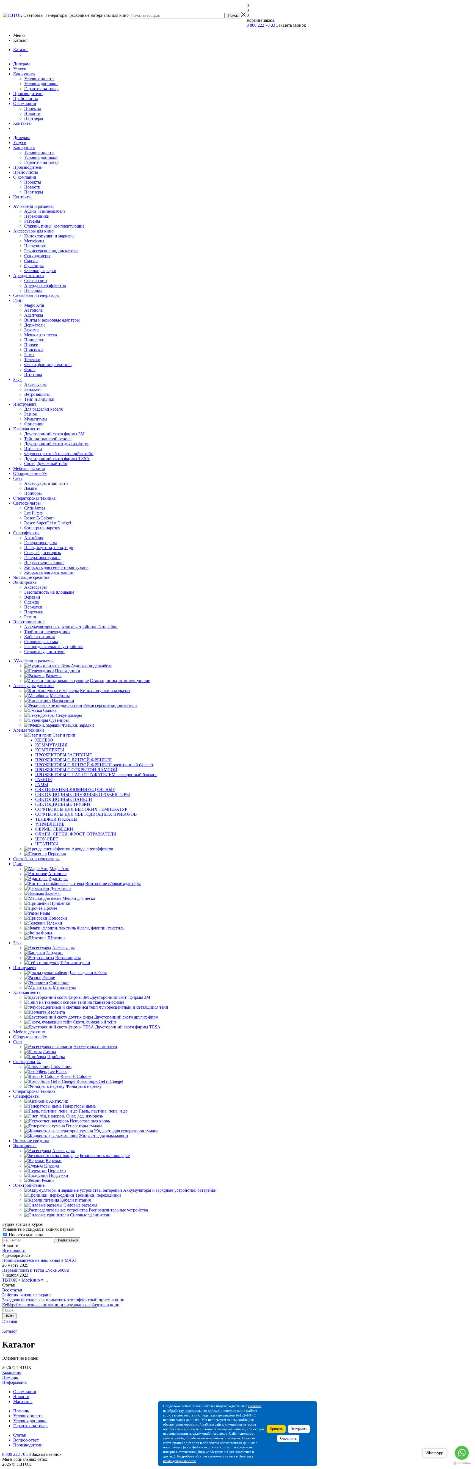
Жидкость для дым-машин (48, 572)
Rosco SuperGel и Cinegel (47, 523)
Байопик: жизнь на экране (26, 1295)
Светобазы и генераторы (36, 295)
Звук (17, 379)
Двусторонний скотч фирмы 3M (54, 433)
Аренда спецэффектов (45, 285)
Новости (32, 113)
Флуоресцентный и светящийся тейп (58, 453)
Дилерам (21, 64)
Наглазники (35, 246)
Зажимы (32, 330)
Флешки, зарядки (40, 270)
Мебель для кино (29, 468)
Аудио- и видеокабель (44, 211)
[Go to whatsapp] (462, 1453)
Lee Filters (33, 513)
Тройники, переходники (47, 631)
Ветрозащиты (37, 394)
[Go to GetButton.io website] (462, 1463)
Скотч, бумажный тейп (45, 463)
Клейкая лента (26, 429)
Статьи (19, 1435)
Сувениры (34, 265)
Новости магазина (25, 1234)
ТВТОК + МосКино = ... (25, 1280)
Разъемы (32, 221)
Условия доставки (41, 83)
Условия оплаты (39, 78)
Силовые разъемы (41, 641)
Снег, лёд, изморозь (42, 552)
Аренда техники (28, 275)
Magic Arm (34, 305)
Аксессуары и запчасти (46, 483)
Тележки (32, 359)
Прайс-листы (25, 98)
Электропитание (29, 621)
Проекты (32, 108)
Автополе (33, 310)
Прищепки (34, 339)
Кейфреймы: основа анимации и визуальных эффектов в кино (60, 1304)
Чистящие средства (31, 577)
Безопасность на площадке (49, 592)
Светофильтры (27, 503)
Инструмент (24, 404)
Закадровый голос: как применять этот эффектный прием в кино (63, 1300)
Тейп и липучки (39, 399)
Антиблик (33, 537)
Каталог (20, 49)
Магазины (22, 1401)
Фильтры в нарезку (42, 527)
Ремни (30, 617)
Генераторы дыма (40, 542)
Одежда (31, 602)
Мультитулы (35, 419)
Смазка (31, 260)
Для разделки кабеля (43, 409)
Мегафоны (34, 241)
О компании (24, 103)
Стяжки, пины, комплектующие (54, 226)
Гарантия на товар (41, 88)
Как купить (24, 73)
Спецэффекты (26, 532)
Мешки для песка (40, 335)
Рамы (29, 354)
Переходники (36, 216)
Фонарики (34, 424)
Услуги (19, 69)
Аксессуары (35, 384)
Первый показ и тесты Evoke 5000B (36, 1270)
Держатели (34, 325)
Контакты (22, 123)
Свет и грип (35, 280)
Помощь (10, 1377)
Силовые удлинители (44, 651)
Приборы (33, 493)
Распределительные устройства (53, 646)
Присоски (33, 349)
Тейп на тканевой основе (47, 438)
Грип (18, 300)
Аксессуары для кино (33, 231)
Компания (11, 1372)
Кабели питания (39, 636)
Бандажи (32, 389)
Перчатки (33, 607)
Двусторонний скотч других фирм (56, 443)
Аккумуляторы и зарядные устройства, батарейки (71, 626)
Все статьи (12, 1290)
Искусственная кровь (44, 562)
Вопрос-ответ (26, 1440)
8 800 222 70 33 (261, 25)
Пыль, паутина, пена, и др (48, 547)
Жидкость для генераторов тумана (56, 567)
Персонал (33, 290)
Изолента (33, 448)
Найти (9, 1316)
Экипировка (25, 582)
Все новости (14, 1250)
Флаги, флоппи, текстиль (47, 364)
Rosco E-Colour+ (39, 518)
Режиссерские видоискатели (51, 250)
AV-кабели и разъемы (33, 206)
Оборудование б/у (30, 473)
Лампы (30, 488)
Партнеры (33, 118)
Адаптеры (33, 315)
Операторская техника (34, 498)
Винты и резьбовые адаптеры (52, 320)
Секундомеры (37, 255)
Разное (30, 414)
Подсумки (33, 612)
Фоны (29, 369)
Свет (17, 478)
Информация (14, 1382)
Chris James (34, 508)
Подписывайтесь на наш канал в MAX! (39, 1260)
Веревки (32, 597)
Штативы (33, 374)
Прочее (31, 344)
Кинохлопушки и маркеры (49, 236)
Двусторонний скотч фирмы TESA (57, 458)
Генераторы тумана (42, 557)
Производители (28, 93)
